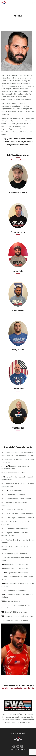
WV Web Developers (20, 749)
